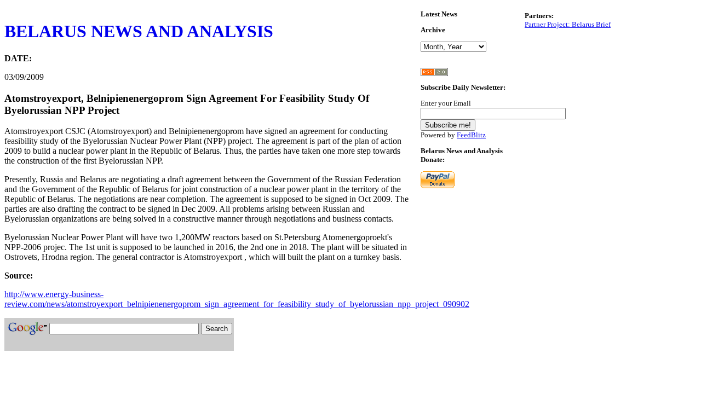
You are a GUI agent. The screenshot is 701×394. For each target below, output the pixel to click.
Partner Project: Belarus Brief (568, 24)
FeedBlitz (471, 135)
